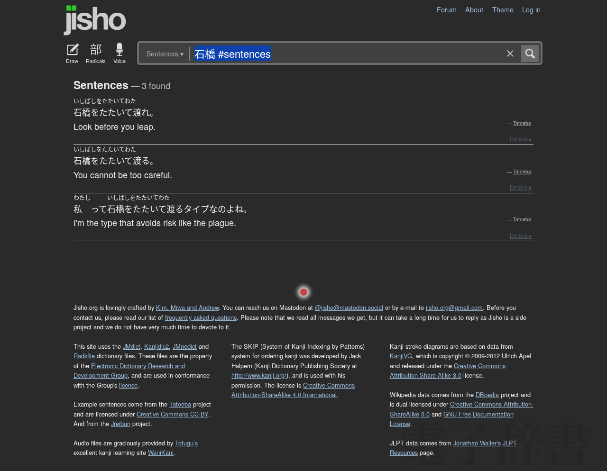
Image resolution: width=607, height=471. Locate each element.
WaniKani (161, 452)
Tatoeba (522, 123)
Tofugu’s (186, 442)
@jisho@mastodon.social (349, 307)
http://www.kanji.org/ (258, 375)
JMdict (131, 346)
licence (128, 384)
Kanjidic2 (156, 346)
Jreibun (120, 423)
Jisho (95, 20)
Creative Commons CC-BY (172, 413)
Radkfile (84, 355)
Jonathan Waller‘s (477, 442)
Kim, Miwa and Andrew (187, 307)
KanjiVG (401, 355)
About (474, 9)
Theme (503, 9)
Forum (447, 9)
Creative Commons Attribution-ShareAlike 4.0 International (293, 389)
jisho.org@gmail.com (454, 307)
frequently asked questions (201, 317)
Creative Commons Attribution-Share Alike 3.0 (448, 370)
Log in (531, 9)
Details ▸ (521, 139)
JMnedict (185, 346)
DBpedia (487, 394)
